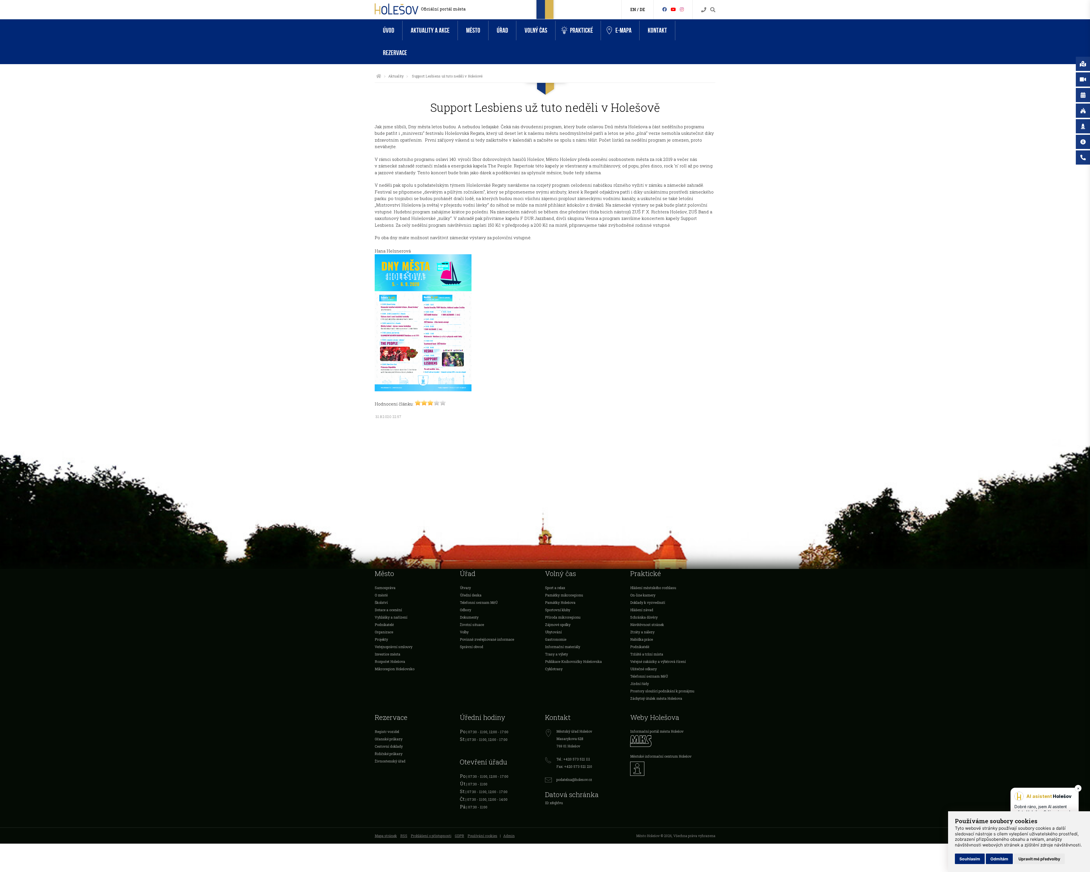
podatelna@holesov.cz (574, 779)
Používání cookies (482, 835)
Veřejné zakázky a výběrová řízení (658, 661)
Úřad (502, 30)
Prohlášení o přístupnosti (431, 835)
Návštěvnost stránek (647, 624)
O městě (381, 595)
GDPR (459, 835)
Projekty (381, 639)
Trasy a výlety (556, 654)
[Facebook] (664, 9)
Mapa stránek (386, 835)
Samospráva (385, 587)
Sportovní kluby (557, 610)
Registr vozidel (387, 731)
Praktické (581, 30)
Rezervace (395, 53)
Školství (381, 602)
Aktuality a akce (430, 30)
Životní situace (472, 624)
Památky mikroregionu (564, 595)
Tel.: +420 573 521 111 (573, 759)
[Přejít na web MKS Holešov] (672, 741)
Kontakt (657, 30)
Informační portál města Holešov (657, 731)
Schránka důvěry (644, 617)
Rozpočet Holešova (390, 661)
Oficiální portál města (443, 9)
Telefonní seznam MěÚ (479, 602)
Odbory (465, 610)
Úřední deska (470, 595)
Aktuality (396, 76)
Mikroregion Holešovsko (394, 669)
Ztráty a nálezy (642, 632)
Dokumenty (469, 617)
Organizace (384, 632)
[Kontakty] (703, 10)
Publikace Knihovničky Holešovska (573, 661)
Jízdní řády (639, 683)
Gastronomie (555, 639)
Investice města (387, 654)
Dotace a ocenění (388, 610)
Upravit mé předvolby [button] (1039, 858)
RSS (403, 835)
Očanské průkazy (389, 739)
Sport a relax (555, 587)
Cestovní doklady (389, 746)
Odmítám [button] (999, 858)
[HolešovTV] (673, 9)
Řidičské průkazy (389, 753)
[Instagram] (681, 9)
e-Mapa (623, 30)
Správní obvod (471, 646)
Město (473, 30)
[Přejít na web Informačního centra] (672, 769)
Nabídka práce (641, 639)
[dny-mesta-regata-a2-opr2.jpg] (423, 389)
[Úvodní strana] (378, 76)
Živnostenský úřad (390, 761)
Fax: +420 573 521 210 (574, 766)
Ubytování (553, 632)
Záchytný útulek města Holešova (656, 698)
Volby (464, 632)
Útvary (465, 587)
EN (633, 9)
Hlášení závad (641, 610)
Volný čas (536, 30)
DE (642, 9)
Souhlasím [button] (969, 858)
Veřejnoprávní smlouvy (393, 646)
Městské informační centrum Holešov (660, 756)
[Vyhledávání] (712, 10)
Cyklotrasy (554, 669)
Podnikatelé (384, 624)
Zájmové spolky (558, 624)
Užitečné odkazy (643, 669)
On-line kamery (642, 595)
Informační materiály (562, 646)
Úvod (388, 30)
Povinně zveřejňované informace (487, 639)
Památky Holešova (560, 602)
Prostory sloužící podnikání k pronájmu (662, 691)
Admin (509, 835)
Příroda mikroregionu (562, 617)
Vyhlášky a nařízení (391, 617)
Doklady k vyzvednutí (647, 602)
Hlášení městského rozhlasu (653, 587)
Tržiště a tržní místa (646, 654)
